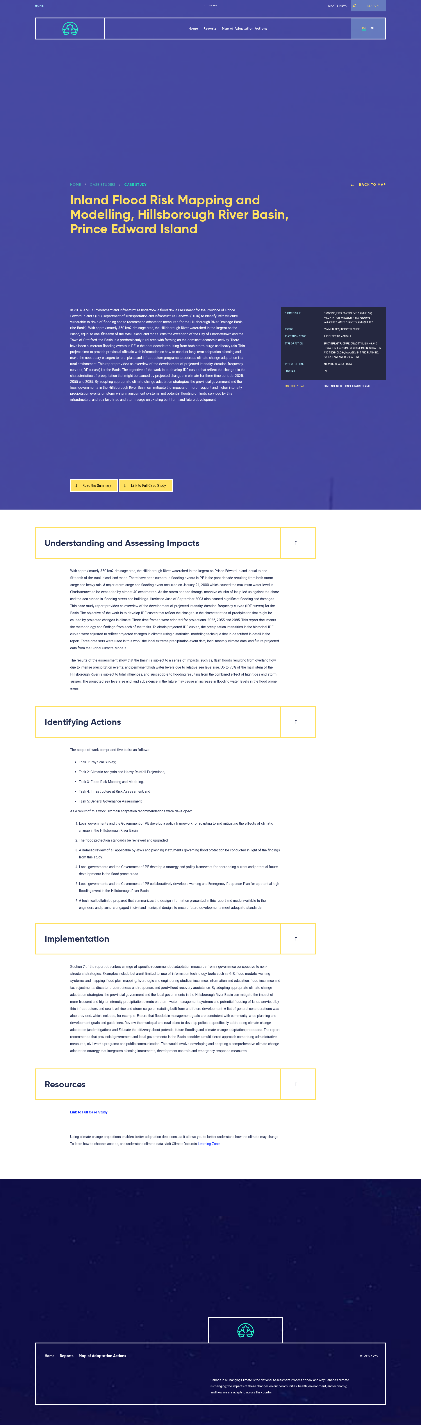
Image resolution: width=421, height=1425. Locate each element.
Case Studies (102, 184)
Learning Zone (209, 1144)
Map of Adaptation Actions (245, 28)
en (364, 28)
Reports (209, 28)
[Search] (354, 5)
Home (39, 5)
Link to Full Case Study (148, 485)
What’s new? (338, 5)
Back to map (372, 184)
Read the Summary (96, 485)
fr (372, 28)
